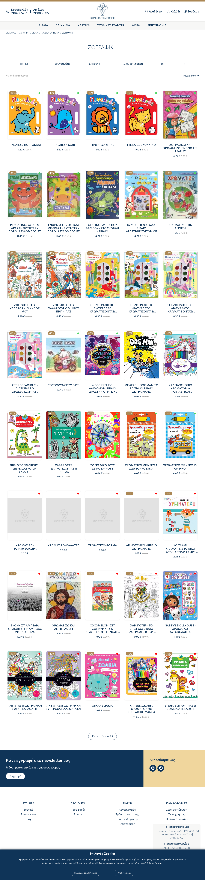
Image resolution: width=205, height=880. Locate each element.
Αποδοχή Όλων (124, 873)
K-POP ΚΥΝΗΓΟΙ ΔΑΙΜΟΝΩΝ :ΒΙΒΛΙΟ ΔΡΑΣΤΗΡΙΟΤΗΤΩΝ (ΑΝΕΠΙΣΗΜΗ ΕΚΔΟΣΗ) (102, 389)
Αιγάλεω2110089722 (41, 11)
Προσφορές (77, 809)
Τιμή (161, 63)
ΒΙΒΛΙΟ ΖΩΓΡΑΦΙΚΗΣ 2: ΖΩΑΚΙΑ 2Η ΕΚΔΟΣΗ (180, 707)
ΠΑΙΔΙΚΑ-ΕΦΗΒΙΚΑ (50, 32)
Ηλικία (24, 63)
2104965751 (192, 830)
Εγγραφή (15, 776)
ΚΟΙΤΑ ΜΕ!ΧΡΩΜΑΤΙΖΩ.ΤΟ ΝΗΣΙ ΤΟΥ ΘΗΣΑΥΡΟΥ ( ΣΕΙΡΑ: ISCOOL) (180, 550)
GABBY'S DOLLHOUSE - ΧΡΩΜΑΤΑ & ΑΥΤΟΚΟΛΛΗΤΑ (180, 629)
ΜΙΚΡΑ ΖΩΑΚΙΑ (102, 705)
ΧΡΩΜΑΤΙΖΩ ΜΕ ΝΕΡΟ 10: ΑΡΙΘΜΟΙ (180, 467)
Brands (78, 814)
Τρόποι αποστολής (127, 814)
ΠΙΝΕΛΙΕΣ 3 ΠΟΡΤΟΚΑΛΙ (25, 144)
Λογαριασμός (127, 809)
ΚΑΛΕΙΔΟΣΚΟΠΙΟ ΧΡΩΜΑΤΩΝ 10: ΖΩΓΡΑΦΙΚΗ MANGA (141, 709)
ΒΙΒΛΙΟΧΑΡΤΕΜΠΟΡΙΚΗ (18, 32)
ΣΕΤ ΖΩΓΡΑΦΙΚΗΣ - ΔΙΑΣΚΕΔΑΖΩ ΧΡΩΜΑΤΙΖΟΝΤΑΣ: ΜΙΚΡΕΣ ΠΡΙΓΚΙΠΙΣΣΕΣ (180, 309)
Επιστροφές (127, 823)
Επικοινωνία (28, 814)
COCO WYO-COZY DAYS (63, 385)
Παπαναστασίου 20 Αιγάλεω (176, 834)
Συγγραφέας (62, 63)
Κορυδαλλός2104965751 (19, 11)
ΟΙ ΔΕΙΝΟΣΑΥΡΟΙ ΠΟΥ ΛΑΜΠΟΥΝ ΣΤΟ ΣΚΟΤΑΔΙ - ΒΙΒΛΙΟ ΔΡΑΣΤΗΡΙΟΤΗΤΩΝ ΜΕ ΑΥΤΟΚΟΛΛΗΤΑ (102, 231)
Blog (28, 819)
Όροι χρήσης (177, 814)
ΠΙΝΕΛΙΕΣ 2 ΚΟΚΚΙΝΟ (141, 144)
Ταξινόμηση (189, 75)
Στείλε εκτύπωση (176, 809)
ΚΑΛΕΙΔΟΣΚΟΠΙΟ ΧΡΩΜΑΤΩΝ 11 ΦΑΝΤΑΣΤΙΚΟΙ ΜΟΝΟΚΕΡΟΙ (180, 389)
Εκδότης (94, 63)
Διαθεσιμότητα (133, 63)
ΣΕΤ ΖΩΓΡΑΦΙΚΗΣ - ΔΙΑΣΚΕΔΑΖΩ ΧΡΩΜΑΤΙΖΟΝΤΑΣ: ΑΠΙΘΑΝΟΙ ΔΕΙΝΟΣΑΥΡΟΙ (102, 309)
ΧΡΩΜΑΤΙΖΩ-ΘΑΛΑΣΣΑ (64, 545)
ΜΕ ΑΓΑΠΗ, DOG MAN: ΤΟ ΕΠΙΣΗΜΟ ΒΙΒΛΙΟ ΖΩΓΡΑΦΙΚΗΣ (141, 388)
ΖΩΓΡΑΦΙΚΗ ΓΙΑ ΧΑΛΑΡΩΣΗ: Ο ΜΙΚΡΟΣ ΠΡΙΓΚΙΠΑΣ (63, 308)
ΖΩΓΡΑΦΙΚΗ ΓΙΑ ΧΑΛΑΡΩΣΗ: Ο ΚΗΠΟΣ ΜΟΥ (25, 308)
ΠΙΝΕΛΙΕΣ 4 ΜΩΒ (63, 144)
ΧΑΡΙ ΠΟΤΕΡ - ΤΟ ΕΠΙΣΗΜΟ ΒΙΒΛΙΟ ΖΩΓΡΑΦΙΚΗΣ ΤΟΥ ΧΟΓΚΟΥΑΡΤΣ (141, 630)
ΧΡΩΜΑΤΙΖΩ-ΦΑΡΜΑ (102, 545)
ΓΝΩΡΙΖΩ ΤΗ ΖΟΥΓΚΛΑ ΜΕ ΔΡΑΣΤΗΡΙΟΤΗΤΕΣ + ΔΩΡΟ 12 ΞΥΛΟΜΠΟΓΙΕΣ (63, 228)
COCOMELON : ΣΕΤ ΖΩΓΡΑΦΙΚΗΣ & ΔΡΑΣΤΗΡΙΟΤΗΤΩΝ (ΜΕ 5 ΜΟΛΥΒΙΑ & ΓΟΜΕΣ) (102, 630)
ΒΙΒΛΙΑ (35, 32)
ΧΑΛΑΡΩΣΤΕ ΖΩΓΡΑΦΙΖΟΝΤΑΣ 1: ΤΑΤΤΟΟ (63, 468)
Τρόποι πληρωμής (127, 819)
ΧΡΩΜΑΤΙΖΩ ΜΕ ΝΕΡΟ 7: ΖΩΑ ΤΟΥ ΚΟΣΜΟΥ (141, 467)
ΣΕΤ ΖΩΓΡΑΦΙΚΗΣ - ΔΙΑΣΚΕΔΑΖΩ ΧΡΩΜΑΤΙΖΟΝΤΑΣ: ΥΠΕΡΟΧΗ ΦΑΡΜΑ (141, 309)
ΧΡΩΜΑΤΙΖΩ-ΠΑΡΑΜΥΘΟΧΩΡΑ (25, 547)
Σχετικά (28, 809)
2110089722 (176, 837)
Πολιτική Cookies (176, 819)
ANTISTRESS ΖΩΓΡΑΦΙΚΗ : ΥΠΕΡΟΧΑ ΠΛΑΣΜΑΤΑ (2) (63, 707)
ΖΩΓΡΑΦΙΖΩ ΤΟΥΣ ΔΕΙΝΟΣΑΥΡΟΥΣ (102, 467)
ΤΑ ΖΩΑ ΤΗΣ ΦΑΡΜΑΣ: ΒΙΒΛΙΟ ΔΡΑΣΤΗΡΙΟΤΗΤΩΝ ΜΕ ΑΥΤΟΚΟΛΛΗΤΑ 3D (141, 229)
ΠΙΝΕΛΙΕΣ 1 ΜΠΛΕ (102, 144)
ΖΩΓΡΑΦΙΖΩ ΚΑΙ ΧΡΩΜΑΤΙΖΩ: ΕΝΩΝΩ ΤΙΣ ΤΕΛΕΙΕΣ (180, 148)
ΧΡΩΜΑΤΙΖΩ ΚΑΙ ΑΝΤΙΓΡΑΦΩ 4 (63, 627)
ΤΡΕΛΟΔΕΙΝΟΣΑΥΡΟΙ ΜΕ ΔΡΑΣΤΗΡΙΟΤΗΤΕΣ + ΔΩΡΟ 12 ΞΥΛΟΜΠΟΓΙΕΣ (24, 228)
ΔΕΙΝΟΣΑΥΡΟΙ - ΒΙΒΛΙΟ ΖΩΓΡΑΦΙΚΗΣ (141, 547)
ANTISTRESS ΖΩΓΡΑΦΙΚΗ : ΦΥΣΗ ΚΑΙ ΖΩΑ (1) (25, 707)
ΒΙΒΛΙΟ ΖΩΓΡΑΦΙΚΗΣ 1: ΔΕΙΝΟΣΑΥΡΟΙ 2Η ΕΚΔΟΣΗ (24, 468)
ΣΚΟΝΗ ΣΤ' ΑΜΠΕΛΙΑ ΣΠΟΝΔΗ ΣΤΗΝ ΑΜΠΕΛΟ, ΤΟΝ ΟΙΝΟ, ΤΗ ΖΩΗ (25, 629)
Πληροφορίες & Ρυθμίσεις (85, 873)
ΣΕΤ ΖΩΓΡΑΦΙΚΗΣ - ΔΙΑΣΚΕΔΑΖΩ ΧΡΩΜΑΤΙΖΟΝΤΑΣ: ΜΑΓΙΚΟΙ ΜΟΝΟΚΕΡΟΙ (25, 389)
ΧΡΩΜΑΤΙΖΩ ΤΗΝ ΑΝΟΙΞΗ (180, 226)
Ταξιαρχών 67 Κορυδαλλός (169, 830)
